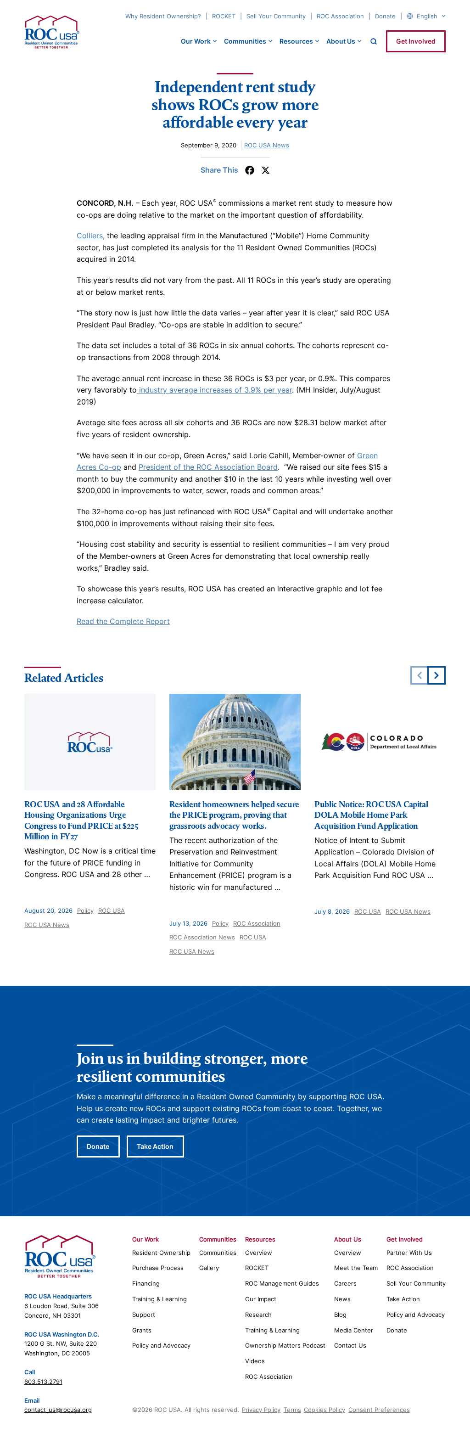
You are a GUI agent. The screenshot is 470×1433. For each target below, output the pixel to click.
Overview (258, 1252)
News (342, 1299)
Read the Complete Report (123, 621)
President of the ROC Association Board (208, 467)
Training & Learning (159, 1299)
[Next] (436, 675)
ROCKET (223, 16)
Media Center (353, 1330)
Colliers (90, 235)
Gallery (209, 1267)
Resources (296, 41)
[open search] (374, 41)
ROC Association (340, 16)
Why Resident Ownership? (163, 16)
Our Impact (260, 1299)
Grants (141, 1330)
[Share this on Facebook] (249, 170)
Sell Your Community (276, 16)
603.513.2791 (43, 1381)
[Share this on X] (265, 170)
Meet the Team (356, 1267)
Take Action (155, 1146)
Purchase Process (158, 1267)
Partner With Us (409, 1252)
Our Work (196, 41)
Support (143, 1314)
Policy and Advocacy (161, 1345)
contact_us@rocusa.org (58, 1409)
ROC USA (111, 910)
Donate (385, 16)
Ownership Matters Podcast (285, 1345)
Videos (255, 1361)
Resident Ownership (161, 1252)
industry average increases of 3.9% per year (214, 389)
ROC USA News (266, 145)
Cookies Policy (324, 1409)
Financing (146, 1283)
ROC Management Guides (282, 1283)
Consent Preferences (379, 1409)
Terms (292, 1409)
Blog (340, 1314)
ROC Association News (202, 937)
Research (258, 1314)
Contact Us (350, 1345)
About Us (340, 41)
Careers (345, 1283)
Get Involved (416, 41)
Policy (85, 910)
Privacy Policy (261, 1409)
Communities (245, 41)
